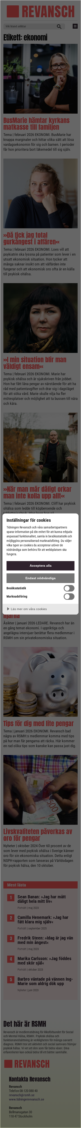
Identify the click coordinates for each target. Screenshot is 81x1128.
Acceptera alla (41, 565)
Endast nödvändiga (40, 578)
